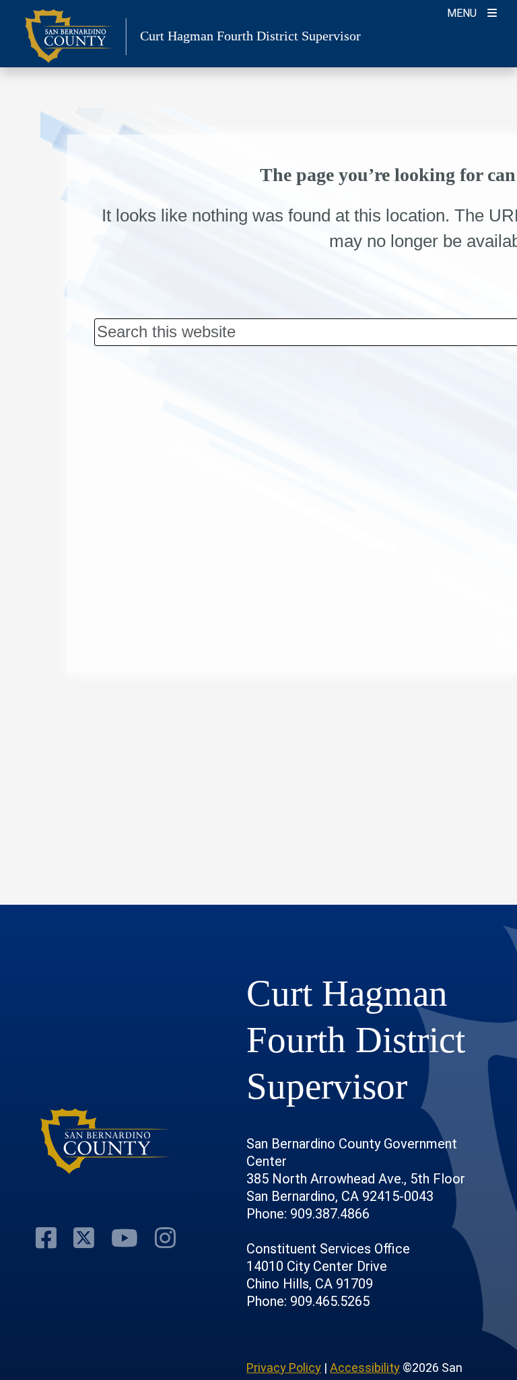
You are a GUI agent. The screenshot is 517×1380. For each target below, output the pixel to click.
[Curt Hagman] (105, 1141)
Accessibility (365, 1367)
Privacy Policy (283, 1367)
